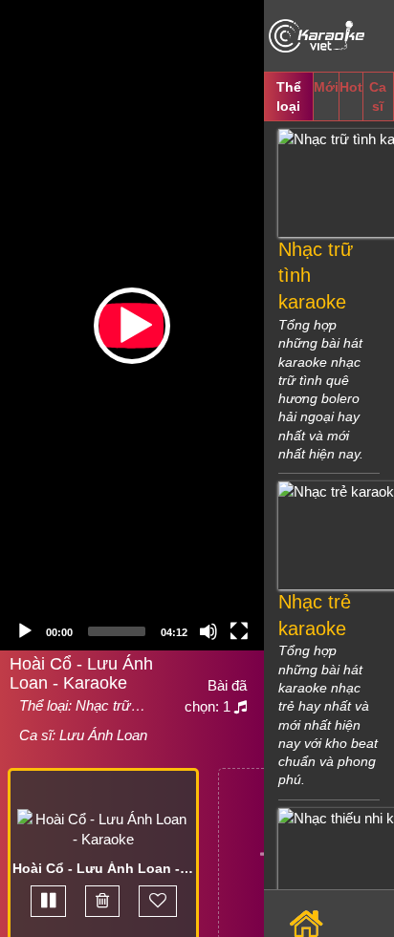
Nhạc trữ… (110, 705)
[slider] (116, 631)
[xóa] (102, 901)
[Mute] (208, 631)
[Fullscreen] (239, 631)
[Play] (24, 631)
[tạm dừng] (48, 901)
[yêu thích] (157, 901)
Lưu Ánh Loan (103, 735)
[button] (132, 325)
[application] (132, 325)
